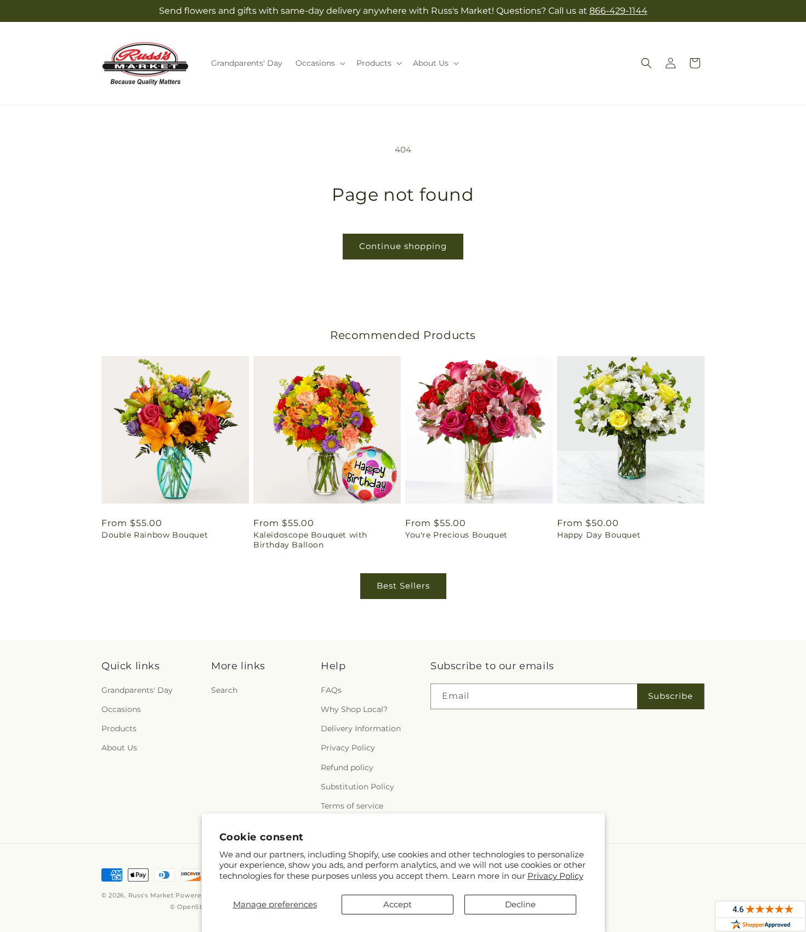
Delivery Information (361, 728)
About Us (119, 748)
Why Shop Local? (354, 709)
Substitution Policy (357, 787)
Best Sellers (403, 585)
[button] (319, 63)
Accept (397, 904)
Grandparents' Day (137, 690)
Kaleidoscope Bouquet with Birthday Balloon (310, 540)
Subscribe (670, 696)
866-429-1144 (618, 10)
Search (224, 690)
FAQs (331, 690)
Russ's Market (151, 895)
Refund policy (347, 767)
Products (119, 728)
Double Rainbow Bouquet (154, 535)
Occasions (121, 709)
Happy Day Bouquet (598, 535)
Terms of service (352, 806)
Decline (520, 904)
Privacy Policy (555, 876)
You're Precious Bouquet (456, 535)
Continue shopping (403, 246)
